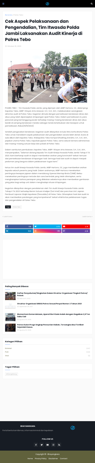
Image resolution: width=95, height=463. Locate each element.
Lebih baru (8, 216)
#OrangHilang (11, 374)
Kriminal (47, 348)
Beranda (8, 15)
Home (30, 458)
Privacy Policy (41, 458)
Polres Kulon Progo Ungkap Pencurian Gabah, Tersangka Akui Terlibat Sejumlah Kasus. (50, 326)
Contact (63, 458)
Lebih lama (86, 216)
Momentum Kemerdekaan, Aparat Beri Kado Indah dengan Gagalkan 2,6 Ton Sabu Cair (53, 315)
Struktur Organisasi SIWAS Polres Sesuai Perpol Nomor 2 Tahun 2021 (49, 304)
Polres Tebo (18, 15)
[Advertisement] (47, 259)
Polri (47, 352)
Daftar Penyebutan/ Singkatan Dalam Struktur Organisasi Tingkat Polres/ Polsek (52, 294)
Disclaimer (53, 458)
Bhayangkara (53, 454)
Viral (47, 355)
